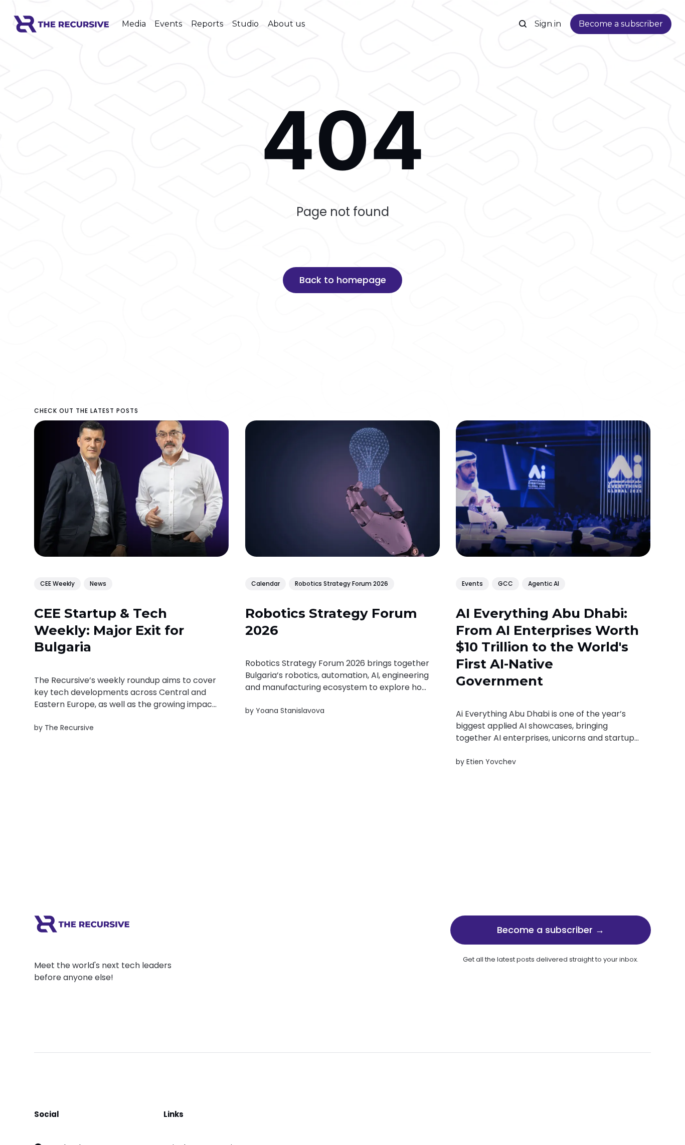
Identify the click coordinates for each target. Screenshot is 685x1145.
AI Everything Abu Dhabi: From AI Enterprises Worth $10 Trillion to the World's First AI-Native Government (547, 647)
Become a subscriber (621, 24)
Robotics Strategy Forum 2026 (341, 583)
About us (286, 24)
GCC (505, 583)
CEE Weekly (57, 583)
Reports (207, 24)
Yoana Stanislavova (290, 711)
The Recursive (69, 728)
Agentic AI (544, 583)
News (98, 583)
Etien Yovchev (492, 761)
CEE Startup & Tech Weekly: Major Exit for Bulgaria (109, 630)
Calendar (265, 583)
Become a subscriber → (550, 930)
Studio (245, 24)
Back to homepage (342, 280)
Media (134, 24)
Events (168, 24)
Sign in (548, 24)
